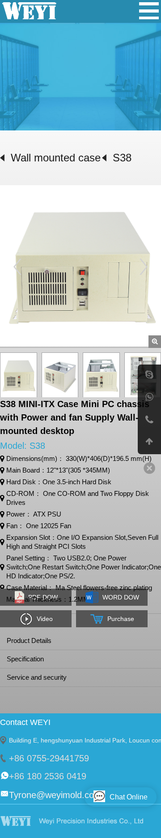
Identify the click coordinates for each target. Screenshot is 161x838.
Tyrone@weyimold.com (55, 795)
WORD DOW (120, 597)
